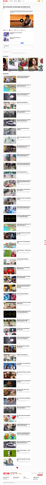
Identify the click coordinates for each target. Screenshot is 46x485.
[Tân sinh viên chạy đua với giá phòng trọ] (13, 64)
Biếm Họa (10, 71)
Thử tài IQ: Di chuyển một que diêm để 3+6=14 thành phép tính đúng (24, 216)
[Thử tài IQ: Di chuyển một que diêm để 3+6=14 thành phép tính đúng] (10, 218)
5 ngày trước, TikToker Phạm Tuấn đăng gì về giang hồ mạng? (23, 69)
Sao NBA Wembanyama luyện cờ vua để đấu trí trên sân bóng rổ (23, 425)
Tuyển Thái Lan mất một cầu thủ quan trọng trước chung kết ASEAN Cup (23, 433)
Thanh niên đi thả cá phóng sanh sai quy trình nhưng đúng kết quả (23, 77)
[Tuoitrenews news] (20, 473)
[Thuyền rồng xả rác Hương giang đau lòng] (10, 244)
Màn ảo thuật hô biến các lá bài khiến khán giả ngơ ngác (16, 33)
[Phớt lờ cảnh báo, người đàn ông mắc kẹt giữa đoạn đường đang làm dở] (10, 166)
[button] (23, 1)
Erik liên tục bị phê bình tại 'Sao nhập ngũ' (23, 460)
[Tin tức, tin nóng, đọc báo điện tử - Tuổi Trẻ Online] (11, 473)
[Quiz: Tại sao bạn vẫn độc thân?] (10, 296)
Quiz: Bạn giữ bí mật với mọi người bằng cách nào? (23, 346)
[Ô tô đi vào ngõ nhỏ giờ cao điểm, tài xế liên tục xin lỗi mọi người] (10, 96)
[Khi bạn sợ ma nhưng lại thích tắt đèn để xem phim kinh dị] (10, 114)
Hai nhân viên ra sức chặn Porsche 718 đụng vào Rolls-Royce (24, 85)
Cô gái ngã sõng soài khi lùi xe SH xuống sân (23, 129)
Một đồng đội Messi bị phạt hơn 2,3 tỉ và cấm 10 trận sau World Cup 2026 (23, 207)
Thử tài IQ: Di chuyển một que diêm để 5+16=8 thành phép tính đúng (24, 312)
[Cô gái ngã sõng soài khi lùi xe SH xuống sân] (10, 131)
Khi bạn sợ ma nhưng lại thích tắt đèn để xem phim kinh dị (23, 112)
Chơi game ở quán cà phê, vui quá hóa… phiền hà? (23, 390)
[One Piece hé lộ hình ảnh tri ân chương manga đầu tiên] (10, 305)
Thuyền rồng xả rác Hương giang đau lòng (23, 242)
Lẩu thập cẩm (20, 71)
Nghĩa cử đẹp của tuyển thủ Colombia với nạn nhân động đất (23, 277)
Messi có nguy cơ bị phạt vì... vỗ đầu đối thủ (23, 451)
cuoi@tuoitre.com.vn (16, 478)
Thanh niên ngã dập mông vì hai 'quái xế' (23, 138)
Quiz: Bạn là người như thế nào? (22, 259)
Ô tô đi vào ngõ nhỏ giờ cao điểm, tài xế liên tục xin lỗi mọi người (23, 94)
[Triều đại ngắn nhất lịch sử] (10, 175)
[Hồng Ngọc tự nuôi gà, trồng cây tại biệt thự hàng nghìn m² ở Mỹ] (10, 322)
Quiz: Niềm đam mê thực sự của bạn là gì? (24, 373)
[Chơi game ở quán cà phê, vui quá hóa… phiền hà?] (10, 392)
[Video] (23, 4)
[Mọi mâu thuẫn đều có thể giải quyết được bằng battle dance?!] (10, 148)
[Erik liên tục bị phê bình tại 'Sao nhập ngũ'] (10, 462)
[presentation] (3, 64)
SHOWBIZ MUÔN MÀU (31, 71)
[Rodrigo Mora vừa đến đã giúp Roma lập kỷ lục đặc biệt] (10, 270)
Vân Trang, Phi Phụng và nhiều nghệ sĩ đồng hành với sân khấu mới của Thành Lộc (33, 69)
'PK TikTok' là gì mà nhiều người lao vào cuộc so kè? (23, 329)
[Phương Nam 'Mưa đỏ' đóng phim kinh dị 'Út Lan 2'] (10, 383)
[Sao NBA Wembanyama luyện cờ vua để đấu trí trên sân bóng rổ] (10, 427)
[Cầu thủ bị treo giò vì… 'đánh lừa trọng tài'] (10, 253)
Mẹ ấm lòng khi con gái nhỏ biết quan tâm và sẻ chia (23, 190)
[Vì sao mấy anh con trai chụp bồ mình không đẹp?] (10, 366)
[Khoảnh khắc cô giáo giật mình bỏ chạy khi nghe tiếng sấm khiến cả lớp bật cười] (10, 183)
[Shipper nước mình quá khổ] (10, 105)
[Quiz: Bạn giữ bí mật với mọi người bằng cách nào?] (10, 349)
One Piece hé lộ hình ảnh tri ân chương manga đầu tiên (24, 303)
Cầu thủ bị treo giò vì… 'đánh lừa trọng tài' (24, 251)
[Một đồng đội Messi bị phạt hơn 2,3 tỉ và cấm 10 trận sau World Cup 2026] (10, 209)
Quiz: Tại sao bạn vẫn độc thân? (22, 293)
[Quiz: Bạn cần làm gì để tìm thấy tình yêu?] (10, 418)
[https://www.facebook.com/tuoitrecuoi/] (45, 241)
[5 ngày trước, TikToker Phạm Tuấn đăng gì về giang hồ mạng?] (23, 64)
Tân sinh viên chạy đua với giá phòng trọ (12, 69)
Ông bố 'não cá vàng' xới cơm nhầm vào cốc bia (24, 199)
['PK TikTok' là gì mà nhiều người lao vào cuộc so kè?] (10, 331)
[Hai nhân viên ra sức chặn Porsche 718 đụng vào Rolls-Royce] (10, 88)
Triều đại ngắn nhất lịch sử (22, 172)
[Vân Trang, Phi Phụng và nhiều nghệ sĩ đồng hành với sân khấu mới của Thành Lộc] (33, 64)
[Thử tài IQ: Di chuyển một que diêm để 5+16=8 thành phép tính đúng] (10, 314)
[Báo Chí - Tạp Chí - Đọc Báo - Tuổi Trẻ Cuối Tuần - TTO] (14, 473)
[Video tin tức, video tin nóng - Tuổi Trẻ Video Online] (17, 473)
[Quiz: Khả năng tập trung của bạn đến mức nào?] (10, 235)
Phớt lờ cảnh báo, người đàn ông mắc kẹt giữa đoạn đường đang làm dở (23, 164)
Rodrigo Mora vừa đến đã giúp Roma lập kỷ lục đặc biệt (23, 268)
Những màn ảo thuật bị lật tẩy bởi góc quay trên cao (15, 38)
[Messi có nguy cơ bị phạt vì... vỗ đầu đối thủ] (10, 453)
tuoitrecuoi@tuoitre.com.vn (26, 478)
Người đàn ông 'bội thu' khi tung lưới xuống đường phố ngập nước (23, 155)
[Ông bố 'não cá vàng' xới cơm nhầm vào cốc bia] (10, 201)
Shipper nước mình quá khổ (22, 102)
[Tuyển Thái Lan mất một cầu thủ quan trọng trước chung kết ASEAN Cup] (10, 436)
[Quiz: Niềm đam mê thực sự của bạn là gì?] (10, 375)
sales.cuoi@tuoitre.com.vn (6, 479)
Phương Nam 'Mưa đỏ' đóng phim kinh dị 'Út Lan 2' (24, 381)
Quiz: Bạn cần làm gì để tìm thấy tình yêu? (23, 416)
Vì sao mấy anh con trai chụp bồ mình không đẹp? (23, 364)
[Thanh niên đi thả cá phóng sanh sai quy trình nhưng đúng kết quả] (10, 79)
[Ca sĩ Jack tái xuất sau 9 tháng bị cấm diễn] (10, 401)
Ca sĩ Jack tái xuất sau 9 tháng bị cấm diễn (23, 399)
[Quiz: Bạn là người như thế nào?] (10, 262)
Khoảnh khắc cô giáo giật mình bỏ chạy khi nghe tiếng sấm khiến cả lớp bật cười (24, 181)
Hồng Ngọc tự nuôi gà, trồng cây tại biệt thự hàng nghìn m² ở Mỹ (23, 320)
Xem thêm (17, 468)
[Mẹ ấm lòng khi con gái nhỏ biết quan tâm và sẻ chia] (10, 192)
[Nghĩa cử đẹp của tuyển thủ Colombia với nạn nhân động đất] (10, 279)
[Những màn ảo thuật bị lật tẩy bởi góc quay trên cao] (6, 39)
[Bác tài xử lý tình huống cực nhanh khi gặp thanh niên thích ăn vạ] (10, 122)
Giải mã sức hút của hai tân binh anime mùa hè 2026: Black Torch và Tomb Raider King (24, 286)
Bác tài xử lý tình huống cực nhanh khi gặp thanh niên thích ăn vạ (24, 120)
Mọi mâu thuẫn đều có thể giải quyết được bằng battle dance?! (23, 146)
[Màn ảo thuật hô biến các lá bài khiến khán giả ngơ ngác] (6, 34)
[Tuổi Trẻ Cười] (45, 242)
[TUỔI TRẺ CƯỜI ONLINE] (6, 473)
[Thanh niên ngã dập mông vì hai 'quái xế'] (10, 140)
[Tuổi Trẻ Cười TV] (45, 244)
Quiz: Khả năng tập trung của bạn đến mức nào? (23, 233)
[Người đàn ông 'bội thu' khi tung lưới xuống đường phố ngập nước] (10, 157)
